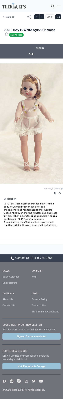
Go (58, 16)
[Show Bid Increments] (56, 193)
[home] (14, 5)
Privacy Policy (39, 299)
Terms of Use (38, 305)
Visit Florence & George (31, 366)
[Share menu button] (29, 17)
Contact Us (8, 305)
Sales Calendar (10, 276)
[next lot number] (41, 16)
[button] (31, 123)
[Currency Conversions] (60, 193)
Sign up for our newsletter (31, 336)
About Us (7, 299)
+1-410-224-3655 (41, 257)
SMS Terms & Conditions (45, 311)
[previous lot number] (36, 16)
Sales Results (9, 282)
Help (34, 276)
